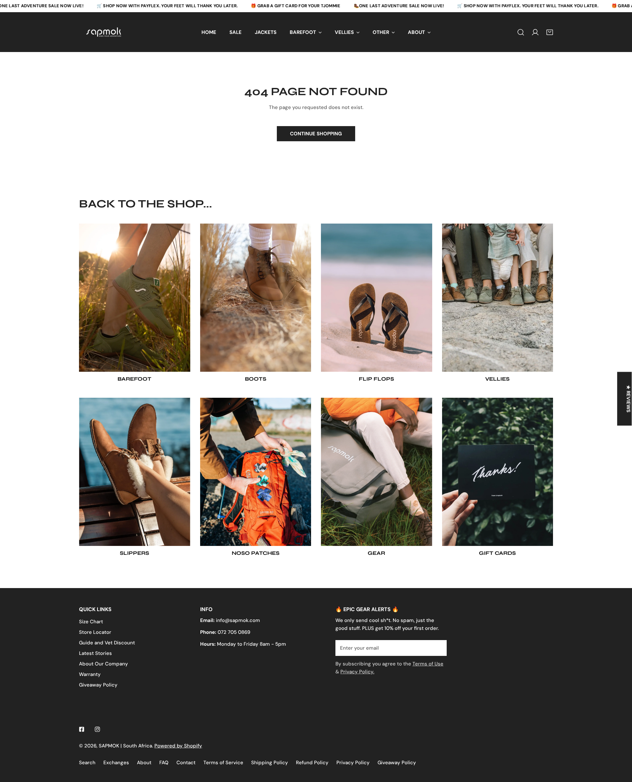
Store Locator (95, 632)
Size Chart (91, 621)
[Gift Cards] (497, 472)
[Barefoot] (134, 298)
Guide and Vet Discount (107, 642)
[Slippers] (134, 472)
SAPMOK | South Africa (125, 745)
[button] (549, 32)
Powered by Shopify (178, 745)
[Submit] (438, 647)
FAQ (164, 762)
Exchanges (116, 762)
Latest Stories (95, 653)
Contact (186, 762)
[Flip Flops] (376, 298)
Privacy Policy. (357, 671)
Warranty (90, 674)
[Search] (521, 32)
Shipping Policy (269, 762)
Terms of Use (427, 664)
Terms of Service (223, 762)
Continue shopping (316, 133)
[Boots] (255, 298)
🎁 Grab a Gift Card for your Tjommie (295, 6)
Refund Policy (312, 762)
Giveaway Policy (98, 685)
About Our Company (103, 664)
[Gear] (376, 472)
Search (87, 762)
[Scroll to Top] (620, 747)
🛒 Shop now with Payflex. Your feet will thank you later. (167, 6)
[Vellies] (497, 298)
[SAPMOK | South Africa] (103, 32)
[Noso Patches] (255, 472)
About (144, 762)
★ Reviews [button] (628, 398)
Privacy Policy (353, 762)
